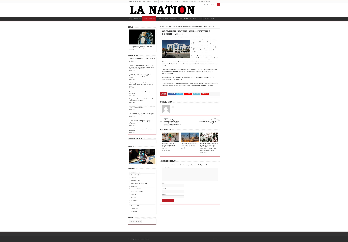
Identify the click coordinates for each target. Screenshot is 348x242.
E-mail (164, 188)
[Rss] (204, 4)
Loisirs (198, 1)
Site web (164, 194)
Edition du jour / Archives (137, 183)
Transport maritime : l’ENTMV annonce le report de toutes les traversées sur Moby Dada (207, 121)
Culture (184, 1)
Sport (195, 1)
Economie (172, 1)
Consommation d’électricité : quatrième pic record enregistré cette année (189, 145)
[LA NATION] (162, 9)
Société (208, 1)
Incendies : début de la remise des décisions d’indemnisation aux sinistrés (169, 146)
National (156, 1)
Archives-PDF (150, 1)
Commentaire (166, 167)
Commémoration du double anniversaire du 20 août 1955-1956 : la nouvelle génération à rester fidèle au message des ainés (209, 147)
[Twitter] (207, 4)
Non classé (133, 206)
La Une (132, 194)
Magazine (203, 1)
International (178, 1)
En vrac (167, 1)
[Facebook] (205, 4)
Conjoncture (162, 1)
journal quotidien (135, 191)
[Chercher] (218, 4)
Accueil (145, 1)
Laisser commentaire (198, 37)
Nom (163, 183)
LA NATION (165, 37)
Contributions (189, 1)
